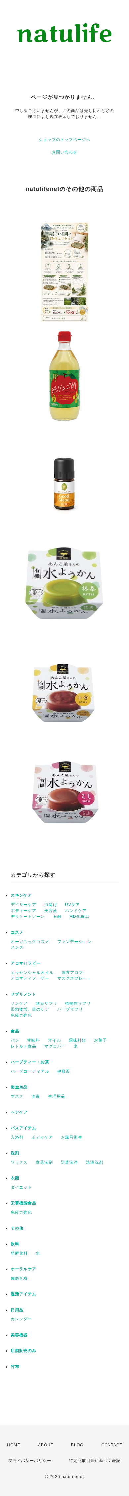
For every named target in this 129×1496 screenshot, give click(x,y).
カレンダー (21, 1319)
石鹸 (57, 916)
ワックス (19, 1162)
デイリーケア (23, 904)
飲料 (15, 1244)
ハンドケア (76, 910)
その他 (17, 1228)
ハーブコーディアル (30, 1071)
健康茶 (63, 1071)
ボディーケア (23, 910)
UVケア (72, 904)
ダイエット (21, 1187)
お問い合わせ (64, 152)
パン (15, 1040)
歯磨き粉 (19, 1278)
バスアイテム (23, 1128)
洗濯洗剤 (94, 1162)
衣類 (15, 1178)
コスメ (17, 932)
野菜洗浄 (69, 1162)
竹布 (15, 1366)
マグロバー (55, 1046)
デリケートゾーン (28, 916)
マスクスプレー (72, 978)
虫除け (50, 904)
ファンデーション (74, 941)
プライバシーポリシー (29, 1460)
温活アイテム (23, 1294)
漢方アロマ (72, 972)
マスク (17, 1096)
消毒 (35, 1096)
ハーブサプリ (70, 1009)
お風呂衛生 (71, 1137)
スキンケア (21, 895)
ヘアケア (19, 1112)
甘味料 (33, 1040)
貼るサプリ (46, 1003)
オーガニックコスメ (30, 941)
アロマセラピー (26, 963)
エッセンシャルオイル (32, 972)
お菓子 (100, 1040)
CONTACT (111, 1445)
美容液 (50, 910)
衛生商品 (19, 1087)
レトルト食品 (23, 1046)
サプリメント (23, 994)
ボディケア (42, 1137)
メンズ (17, 947)
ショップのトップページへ (64, 139)
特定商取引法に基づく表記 (95, 1460)
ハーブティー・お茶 (30, 1062)
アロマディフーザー (30, 978)
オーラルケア (23, 1269)
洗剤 (15, 1153)
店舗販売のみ (23, 1350)
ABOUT (45, 1445)
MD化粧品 (79, 916)
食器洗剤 (44, 1162)
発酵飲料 (19, 1253)
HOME (13, 1445)
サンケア (19, 1003)
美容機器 (19, 1335)
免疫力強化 (21, 1015)
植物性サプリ (78, 1003)
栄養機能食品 (23, 1203)
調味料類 (77, 1040)
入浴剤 (17, 1137)
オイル (54, 1040)
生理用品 (56, 1096)
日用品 (17, 1310)
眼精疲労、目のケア (30, 1009)
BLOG (77, 1445)
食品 (15, 1031)
